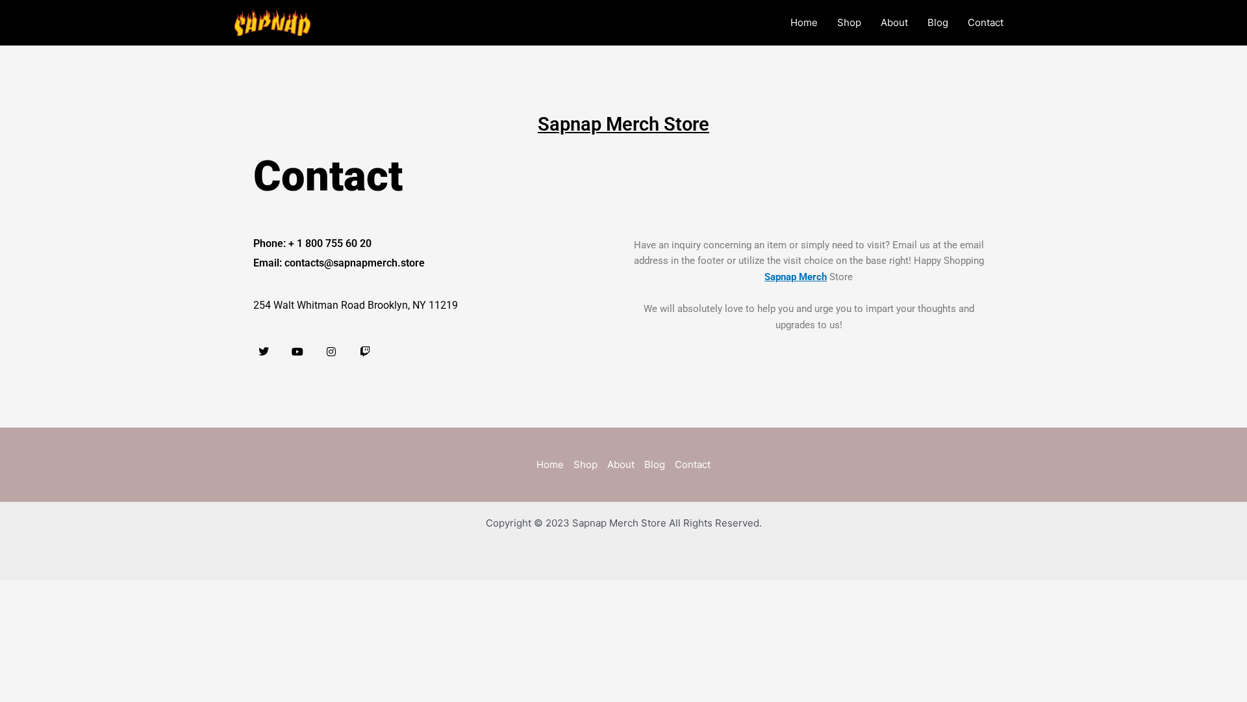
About (894, 22)
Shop (849, 22)
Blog (937, 22)
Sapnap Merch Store (623, 124)
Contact (985, 22)
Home (804, 22)
